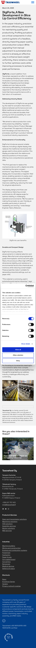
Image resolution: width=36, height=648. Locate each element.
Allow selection (18, 355)
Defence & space (8, 569)
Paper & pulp (7, 557)
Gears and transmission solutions (14, 519)
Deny (18, 360)
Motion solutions (8, 528)
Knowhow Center (8, 582)
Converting (6, 562)
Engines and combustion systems (14, 550)
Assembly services (9, 526)
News (4, 579)
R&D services (7, 531)
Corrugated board (8, 559)
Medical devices (8, 566)
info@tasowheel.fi (9, 505)
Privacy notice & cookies (11, 586)
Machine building (8, 546)
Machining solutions (9, 522)
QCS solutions (7, 524)
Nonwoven (6, 564)
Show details (25, 344)
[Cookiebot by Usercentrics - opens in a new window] (25, 286)
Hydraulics (6, 555)
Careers (5, 584)
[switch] (31, 324)
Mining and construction (11, 548)
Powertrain (6, 553)
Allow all (18, 349)
